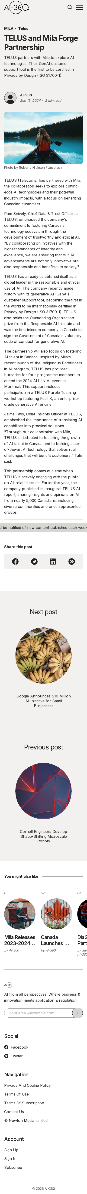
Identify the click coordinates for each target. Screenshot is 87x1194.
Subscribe (13, 1167)
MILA (8, 28)
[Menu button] (79, 7)
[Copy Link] (71, 561)
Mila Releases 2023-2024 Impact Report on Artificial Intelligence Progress (19, 940)
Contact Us (14, 1111)
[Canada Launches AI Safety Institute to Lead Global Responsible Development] (56, 914)
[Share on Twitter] (34, 561)
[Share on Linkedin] (53, 562)
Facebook (19, 1047)
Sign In (10, 1158)
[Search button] (70, 7)
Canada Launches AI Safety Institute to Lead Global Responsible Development (56, 940)
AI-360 (26, 95)
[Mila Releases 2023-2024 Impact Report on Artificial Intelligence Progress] (19, 914)
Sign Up (11, 1150)
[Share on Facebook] (15, 561)
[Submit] (77, 1013)
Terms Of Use (16, 1094)
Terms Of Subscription (24, 1103)
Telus (23, 28)
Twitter (17, 1056)
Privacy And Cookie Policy (27, 1085)
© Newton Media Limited (26, 1120)
